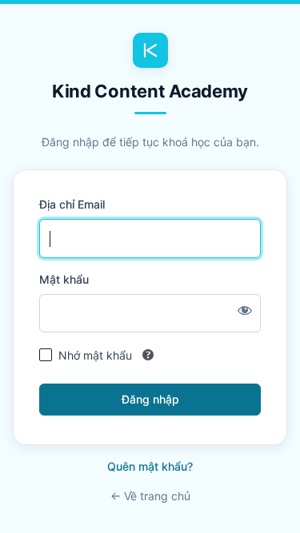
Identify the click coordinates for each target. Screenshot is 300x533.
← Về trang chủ (150, 496)
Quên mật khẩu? (150, 466)
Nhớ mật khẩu (95, 355)
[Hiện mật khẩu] (245, 310)
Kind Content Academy (150, 91)
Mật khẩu (64, 279)
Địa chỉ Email (72, 204)
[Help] (148, 354)
